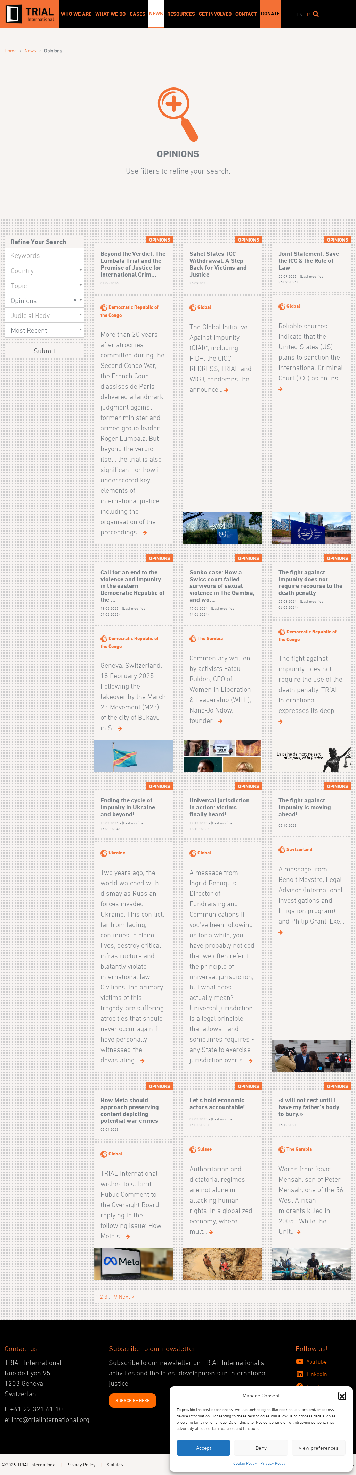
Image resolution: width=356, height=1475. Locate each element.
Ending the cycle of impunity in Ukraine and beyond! (127, 807)
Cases (137, 14)
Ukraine (116, 853)
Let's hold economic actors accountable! (217, 1103)
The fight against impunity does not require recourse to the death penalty (310, 582)
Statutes (114, 1464)
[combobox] (44, 270)
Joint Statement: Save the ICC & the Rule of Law (308, 260)
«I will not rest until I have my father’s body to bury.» (308, 1107)
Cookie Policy (245, 1462)
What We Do (110, 14)
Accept (203, 1448)
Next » (127, 1296)
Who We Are (76, 14)
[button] (342, 1395)
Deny (261, 1448)
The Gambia (210, 638)
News (156, 13)
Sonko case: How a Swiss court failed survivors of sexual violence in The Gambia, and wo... (222, 585)
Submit (44, 351)
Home (11, 50)
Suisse (204, 1149)
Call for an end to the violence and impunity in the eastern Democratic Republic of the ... (132, 585)
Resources (181, 14)
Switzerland (299, 849)
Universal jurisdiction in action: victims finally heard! (219, 807)
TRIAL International (37, 1464)
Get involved (215, 14)
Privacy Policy (273, 1462)
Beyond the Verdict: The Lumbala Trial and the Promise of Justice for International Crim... (132, 264)
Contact (246, 14)
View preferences (318, 1448)
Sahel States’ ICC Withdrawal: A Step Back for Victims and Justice (218, 264)
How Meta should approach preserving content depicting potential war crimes (129, 1110)
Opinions (159, 240)
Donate (270, 13)
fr (307, 14)
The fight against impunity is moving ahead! (304, 807)
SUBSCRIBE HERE (132, 1400)
